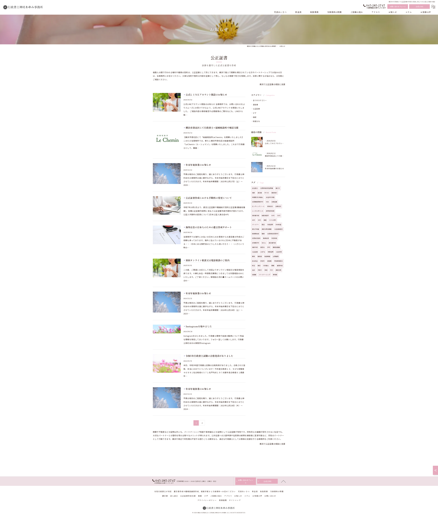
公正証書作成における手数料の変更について (209, 197)
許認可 (262, 261)
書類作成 (280, 265)
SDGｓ (264, 243)
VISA (267, 202)
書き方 (278, 188)
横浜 (259, 265)
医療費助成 (255, 234)
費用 (253, 256)
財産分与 (256, 121)
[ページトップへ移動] (283, 481)
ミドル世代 (272, 220)
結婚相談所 (265, 215)
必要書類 (275, 256)
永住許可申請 (270, 197)
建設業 (269, 261)
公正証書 (256, 108)
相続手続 (255, 247)
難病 (263, 234)
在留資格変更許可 (273, 234)
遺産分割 (278, 270)
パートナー (255, 224)
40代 (253, 220)
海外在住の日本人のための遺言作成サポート (209, 227)
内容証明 (270, 224)
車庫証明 (270, 252)
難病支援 (266, 238)
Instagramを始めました (199, 326)
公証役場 (279, 252)
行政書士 (266, 265)
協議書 (254, 275)
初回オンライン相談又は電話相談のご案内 (207, 260)
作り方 (267, 193)
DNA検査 (278, 224)
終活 (253, 265)
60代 (273, 215)
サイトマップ (235, 500)
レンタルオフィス (257, 211)
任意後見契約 (256, 238)
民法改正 (255, 261)
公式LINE (419, 6)
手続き (260, 270)
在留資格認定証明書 (266, 188)
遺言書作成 (272, 243)
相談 (266, 270)
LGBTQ (262, 252)
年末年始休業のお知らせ (198, 164)
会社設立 (255, 188)
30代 (259, 220)
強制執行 (274, 193)
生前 (253, 270)
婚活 (263, 224)
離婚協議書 (276, 247)
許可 (268, 247)
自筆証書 (274, 202)
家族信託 (270, 206)
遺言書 (255, 104)
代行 (271, 270)
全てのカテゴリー (260, 100)
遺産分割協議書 (266, 229)
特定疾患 (274, 238)
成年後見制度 (270, 211)
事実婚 (275, 275)
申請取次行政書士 (257, 197)
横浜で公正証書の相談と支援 (272, 84)
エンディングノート (258, 206)
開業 (272, 265)
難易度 (260, 256)
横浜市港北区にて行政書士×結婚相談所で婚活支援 (212, 127)
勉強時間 (267, 256)
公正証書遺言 (278, 229)
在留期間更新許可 (257, 202)
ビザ (254, 113)
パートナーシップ (264, 275)
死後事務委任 (278, 261)
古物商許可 (255, 243)
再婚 (265, 220)
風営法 (262, 247)
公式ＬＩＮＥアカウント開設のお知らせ (206, 94)
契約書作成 (255, 215)
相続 (254, 117)
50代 (278, 215)
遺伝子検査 (255, 229)
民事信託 (278, 206)
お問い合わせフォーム (398, 6)
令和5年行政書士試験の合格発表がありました (209, 355)
